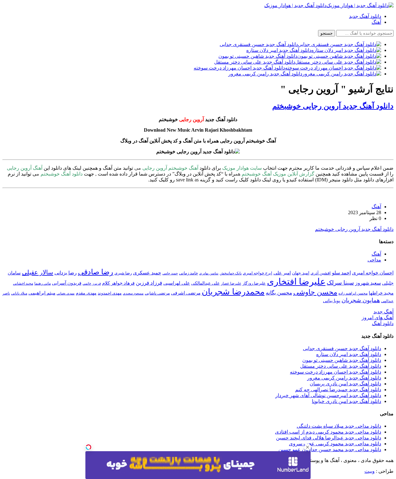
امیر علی (282, 272)
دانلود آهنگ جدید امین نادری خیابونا (346, 401)
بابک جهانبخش (231, 273)
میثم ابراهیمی (41, 292)
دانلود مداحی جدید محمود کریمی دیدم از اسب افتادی (328, 431)
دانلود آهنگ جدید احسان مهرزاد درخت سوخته (335, 372)
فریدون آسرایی (66, 283)
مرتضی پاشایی (157, 293)
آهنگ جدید (383, 311)
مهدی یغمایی (66, 293)
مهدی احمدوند (110, 293)
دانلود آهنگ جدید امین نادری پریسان (345, 383)
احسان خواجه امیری (373, 272)
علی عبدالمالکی (205, 283)
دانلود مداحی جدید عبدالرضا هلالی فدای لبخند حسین (328, 437)
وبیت (369, 471)
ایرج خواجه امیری (257, 273)
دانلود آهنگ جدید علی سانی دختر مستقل (340, 366)
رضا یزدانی (65, 272)
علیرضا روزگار (254, 283)
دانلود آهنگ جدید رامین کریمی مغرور (344, 377)
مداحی (374, 259)
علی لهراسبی (176, 283)
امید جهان (300, 272)
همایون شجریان (361, 300)
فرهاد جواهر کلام (118, 283)
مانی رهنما (42, 283)
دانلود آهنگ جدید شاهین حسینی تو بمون (341, 360)
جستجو (327, 33)
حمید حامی (170, 273)
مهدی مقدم (86, 292)
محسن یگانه (279, 293)
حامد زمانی (188, 273)
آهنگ (376, 22)
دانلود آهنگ (383, 323)
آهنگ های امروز (378, 317)
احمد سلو (341, 272)
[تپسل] (88, 447)
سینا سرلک (340, 282)
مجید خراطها (381, 292)
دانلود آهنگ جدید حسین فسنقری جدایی (342, 348)
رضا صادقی (95, 272)
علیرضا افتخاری (296, 281)
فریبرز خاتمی (92, 283)
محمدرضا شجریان (233, 291)
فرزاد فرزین (149, 283)
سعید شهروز (368, 283)
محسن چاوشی (315, 292)
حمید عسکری (147, 272)
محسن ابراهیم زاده (353, 293)
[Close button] (307, 447)
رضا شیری (123, 273)
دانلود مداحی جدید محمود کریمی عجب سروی (335, 443)
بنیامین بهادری (208, 273)
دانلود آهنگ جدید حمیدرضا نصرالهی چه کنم (338, 389)
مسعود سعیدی (133, 293)
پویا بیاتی (331, 300)
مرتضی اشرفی (185, 292)
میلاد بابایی (19, 293)
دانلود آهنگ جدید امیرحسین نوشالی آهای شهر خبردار (328, 395)
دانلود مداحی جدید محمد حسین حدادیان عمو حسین (329, 449)
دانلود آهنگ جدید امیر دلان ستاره (348, 354)
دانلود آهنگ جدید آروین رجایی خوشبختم (333, 106)
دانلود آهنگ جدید (365, 16)
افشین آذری (321, 273)
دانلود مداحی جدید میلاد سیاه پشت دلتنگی (339, 426)
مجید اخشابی (23, 283)
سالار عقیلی (37, 272)
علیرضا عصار (231, 283)
